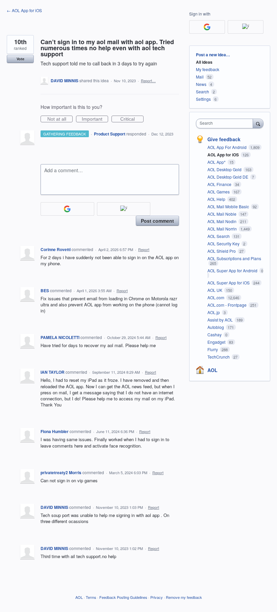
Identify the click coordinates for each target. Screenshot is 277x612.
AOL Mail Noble (222, 214)
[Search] (258, 123)
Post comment (157, 220)
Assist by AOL (220, 320)
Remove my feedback (184, 597)
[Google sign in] (67, 209)
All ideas (204, 62)
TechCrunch (219, 357)
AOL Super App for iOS (229, 282)
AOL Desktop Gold (225, 169)
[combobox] (226, 123)
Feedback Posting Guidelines (123, 597)
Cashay (215, 334)
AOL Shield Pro (222, 251)
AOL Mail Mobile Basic (228, 206)
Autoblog (216, 327)
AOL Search (219, 236)
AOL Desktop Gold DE (228, 177)
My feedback (207, 69)
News (201, 84)
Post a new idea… (213, 55)
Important (95, 119)
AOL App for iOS (223, 155)
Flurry (213, 349)
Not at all (60, 119)
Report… (148, 80)
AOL (212, 370)
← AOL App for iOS (24, 10)
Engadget (216, 342)
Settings (203, 99)
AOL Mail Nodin (222, 221)
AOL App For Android (227, 147)
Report (143, 249)
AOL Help (216, 199)
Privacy (156, 597)
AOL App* (217, 162)
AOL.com (216, 297)
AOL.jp (214, 312)
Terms (91, 597)
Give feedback (224, 139)
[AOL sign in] (124, 209)
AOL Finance (219, 184)
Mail (200, 77)
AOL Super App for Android (232, 270)
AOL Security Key (224, 243)
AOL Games (219, 191)
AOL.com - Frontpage (227, 305)
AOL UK (215, 290)
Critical (132, 119)
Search (202, 91)
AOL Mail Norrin (222, 229)
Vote (20, 58)
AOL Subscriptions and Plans (234, 258)
